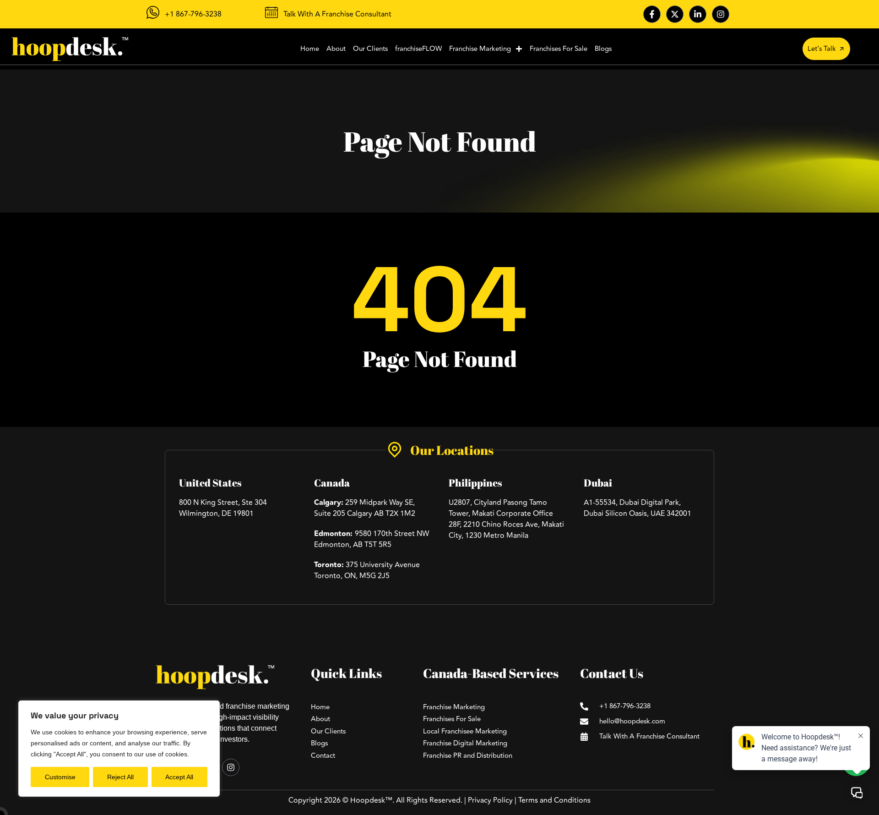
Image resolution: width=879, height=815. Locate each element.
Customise (60, 777)
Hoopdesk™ (371, 800)
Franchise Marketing (480, 49)
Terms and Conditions (554, 800)
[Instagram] (720, 14)
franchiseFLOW (418, 49)
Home (309, 49)
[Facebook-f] (652, 14)
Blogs (603, 49)
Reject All (120, 777)
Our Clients (370, 49)
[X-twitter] (675, 14)
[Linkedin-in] (697, 14)
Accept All (179, 777)
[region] (119, 748)
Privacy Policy (490, 800)
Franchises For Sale (558, 49)
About (336, 49)
